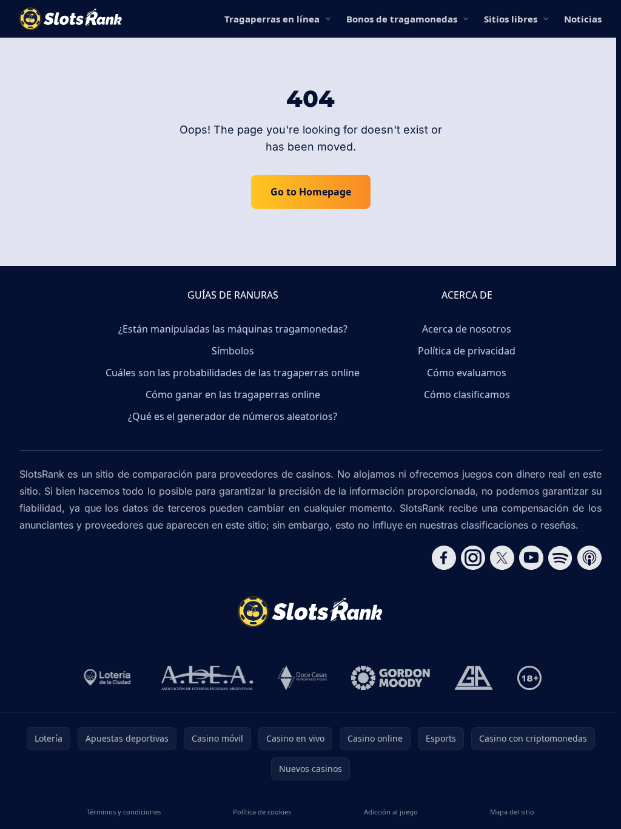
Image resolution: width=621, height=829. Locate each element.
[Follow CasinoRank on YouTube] (531, 558)
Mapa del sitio (512, 811)
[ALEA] (207, 678)
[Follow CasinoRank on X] (502, 558)
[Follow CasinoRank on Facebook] (444, 558)
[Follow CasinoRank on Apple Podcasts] (589, 558)
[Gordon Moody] (390, 678)
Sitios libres (510, 19)
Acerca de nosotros (466, 329)
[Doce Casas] (302, 678)
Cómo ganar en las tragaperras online (233, 394)
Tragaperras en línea (272, 19)
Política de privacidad (466, 350)
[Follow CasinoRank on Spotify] (560, 558)
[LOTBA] (108, 678)
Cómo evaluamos (466, 372)
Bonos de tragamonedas (401, 19)
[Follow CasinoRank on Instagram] (473, 558)
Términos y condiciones (124, 811)
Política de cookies (262, 811)
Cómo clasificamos (467, 394)
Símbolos (233, 350)
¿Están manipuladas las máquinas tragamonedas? (232, 329)
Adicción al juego (391, 811)
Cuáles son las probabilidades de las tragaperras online (233, 372)
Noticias (583, 19)
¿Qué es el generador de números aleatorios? (232, 416)
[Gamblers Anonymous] (473, 678)
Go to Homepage (310, 191)
